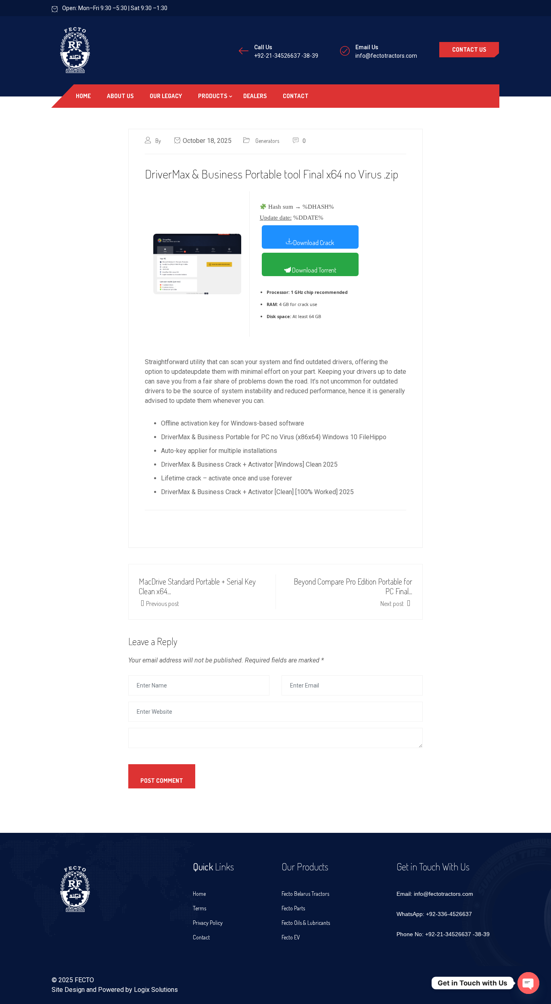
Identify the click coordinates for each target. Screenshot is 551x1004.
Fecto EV (291, 937)
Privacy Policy (208, 922)
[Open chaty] (528, 983)
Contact (296, 96)
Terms (199, 908)
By (158, 140)
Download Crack (313, 243)
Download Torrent (313, 270)
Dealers (255, 96)
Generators (267, 140)
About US (120, 96)
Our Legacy (166, 96)
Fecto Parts (293, 908)
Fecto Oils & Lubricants (306, 922)
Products (212, 96)
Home (83, 96)
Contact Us (469, 49)
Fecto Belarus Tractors (305, 893)
